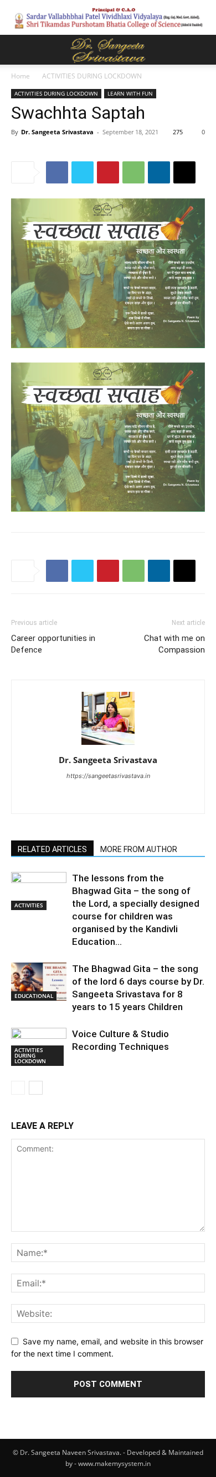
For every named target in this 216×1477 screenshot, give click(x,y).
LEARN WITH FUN (130, 93)
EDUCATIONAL (33, 996)
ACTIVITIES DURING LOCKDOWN (92, 76)
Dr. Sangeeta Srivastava (57, 132)
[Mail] (108, 798)
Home (20, 76)
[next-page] (36, 1088)
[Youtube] (155, 798)
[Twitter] (82, 172)
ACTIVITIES (28, 905)
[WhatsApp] (133, 172)
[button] (19, 50)
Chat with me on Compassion (174, 644)
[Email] (184, 172)
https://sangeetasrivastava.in (108, 776)
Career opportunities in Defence (53, 644)
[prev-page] (18, 1088)
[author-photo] (108, 744)
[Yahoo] (131, 798)
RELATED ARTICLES (52, 849)
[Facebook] (57, 172)
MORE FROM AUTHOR (138, 849)
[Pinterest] (108, 172)
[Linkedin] (159, 172)
